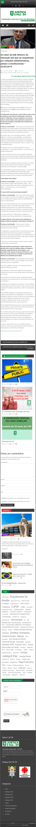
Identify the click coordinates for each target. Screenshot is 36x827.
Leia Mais (4, 549)
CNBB (23, 607)
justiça (23, 652)
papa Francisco (26, 662)
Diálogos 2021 (9, 794)
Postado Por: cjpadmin (7, 70)
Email (5, 691)
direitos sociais (9, 636)
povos (27, 665)
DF (24, 620)
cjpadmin (13, 384)
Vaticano (15, 675)
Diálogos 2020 (9, 797)
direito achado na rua (23, 630)
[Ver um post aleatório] (33, 25)
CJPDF (15, 606)
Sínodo (4, 672)
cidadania (6, 607)
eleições (28, 642)
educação (14, 72)
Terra (24, 672)
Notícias (10, 46)
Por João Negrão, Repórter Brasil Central (23, 76)
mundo (12, 659)
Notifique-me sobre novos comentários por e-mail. (16, 498)
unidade (29, 672)
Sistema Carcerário (8, 670)
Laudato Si (5, 659)
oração (18, 659)
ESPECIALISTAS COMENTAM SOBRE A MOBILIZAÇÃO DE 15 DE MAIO (18, 347)
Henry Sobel (10, 650)
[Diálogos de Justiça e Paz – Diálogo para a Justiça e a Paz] (7, 575)
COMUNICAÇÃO (19, 609)
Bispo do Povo (15, 601)
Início (6, 789)
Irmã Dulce (18, 650)
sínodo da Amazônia (14, 672)
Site (2, 492)
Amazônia (5, 597)
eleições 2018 (8, 644)
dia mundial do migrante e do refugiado (18, 625)
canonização (14, 603)
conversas (6, 617)
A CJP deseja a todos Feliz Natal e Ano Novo (16, 411)
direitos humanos (20, 632)
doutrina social (8, 642)
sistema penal (20, 670)
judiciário (16, 653)
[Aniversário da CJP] (17, 428)
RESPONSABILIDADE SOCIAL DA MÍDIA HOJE (15, 342)
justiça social (25, 656)
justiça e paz (19, 72)
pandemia (13, 662)
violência (22, 675)
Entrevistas (3, 46)
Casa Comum (24, 603)
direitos (9, 72)
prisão (4, 668)
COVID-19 (15, 617)
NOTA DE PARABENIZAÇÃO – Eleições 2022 (14, 583)
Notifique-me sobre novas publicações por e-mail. (15, 501)
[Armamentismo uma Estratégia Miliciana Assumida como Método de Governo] (7, 564)
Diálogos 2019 (9, 800)
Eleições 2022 (21, 645)
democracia (5, 72)
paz (3, 665)
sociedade (29, 670)
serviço (29, 668)
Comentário (4, 462)
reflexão (22, 668)
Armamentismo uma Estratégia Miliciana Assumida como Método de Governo (23, 565)
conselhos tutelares (16, 612)
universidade (26, 72)
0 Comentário (20, 70)
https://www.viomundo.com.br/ (13, 331)
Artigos (7, 803)
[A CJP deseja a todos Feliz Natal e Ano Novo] (17, 398)
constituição (27, 612)
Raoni (15, 668)
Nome (3, 479)
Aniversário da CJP (8, 441)
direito (10, 630)
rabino (10, 668)
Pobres (9, 665)
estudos (22, 647)
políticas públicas (18, 665)
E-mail (3, 485)
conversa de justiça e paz (20, 614)
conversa (5, 614)
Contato (7, 814)
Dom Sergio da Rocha (17, 639)
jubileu (25, 650)
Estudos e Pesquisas (11, 805)
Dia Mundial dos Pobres (10, 627)
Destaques (5, 535)
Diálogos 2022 (9, 791)
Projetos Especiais (10, 808)
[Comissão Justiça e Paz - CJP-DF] (10, 743)
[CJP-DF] (3, 25)
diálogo (20, 636)
